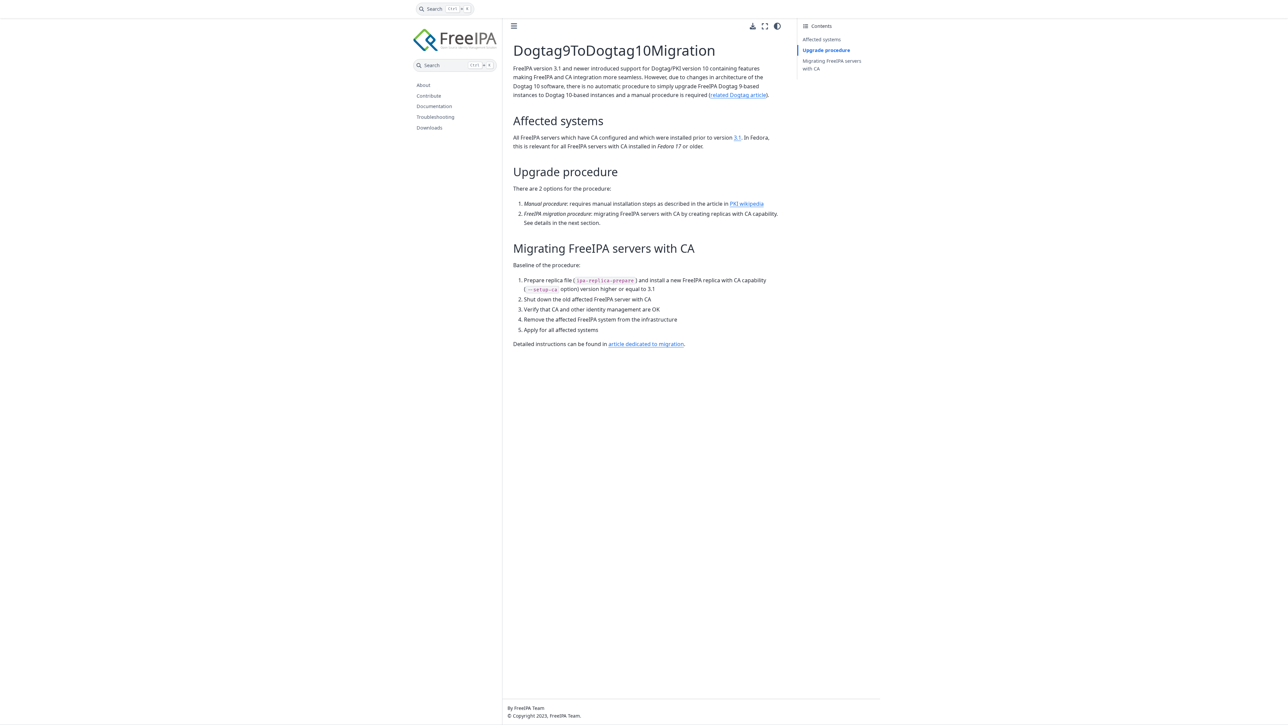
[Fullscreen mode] (765, 26)
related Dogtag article (738, 95)
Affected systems (822, 39)
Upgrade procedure (826, 50)
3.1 (737, 137)
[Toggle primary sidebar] (514, 26)
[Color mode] (777, 26)
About (423, 85)
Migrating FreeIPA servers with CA (832, 65)
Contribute (429, 96)
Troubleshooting (435, 117)
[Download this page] (753, 26)
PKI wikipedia (747, 203)
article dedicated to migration (646, 344)
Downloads (429, 128)
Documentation (434, 106)
